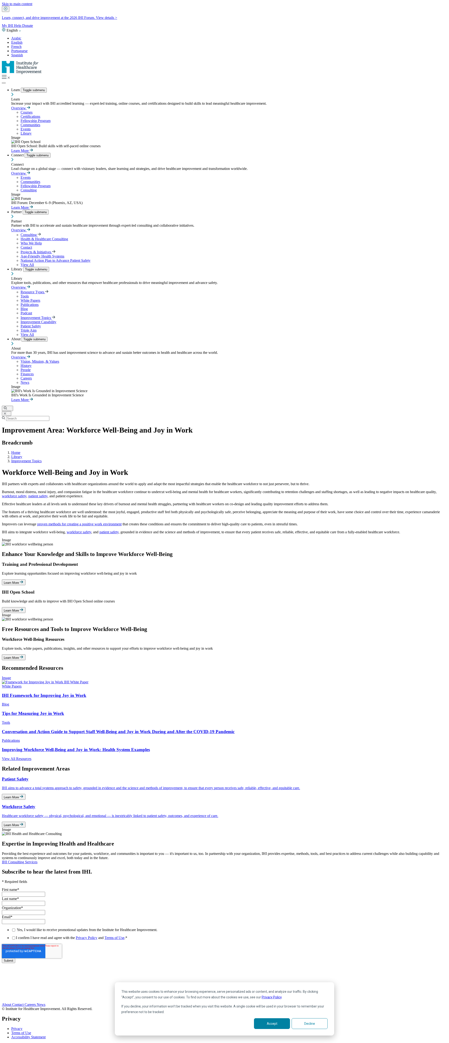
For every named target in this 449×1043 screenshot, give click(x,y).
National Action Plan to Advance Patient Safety (56, 260)
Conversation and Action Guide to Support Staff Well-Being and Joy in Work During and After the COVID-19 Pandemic (118, 731)
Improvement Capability (38, 322)
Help (18, 26)
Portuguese (19, 51)
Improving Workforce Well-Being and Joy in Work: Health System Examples (76, 749)
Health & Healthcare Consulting (44, 239)
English (16, 42)
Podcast (26, 313)
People (26, 370)
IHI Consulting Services (19, 862)
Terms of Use (114, 938)
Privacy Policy (272, 997)
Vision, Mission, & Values (40, 361)
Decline (309, 1023)
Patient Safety (31, 326)
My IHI (8, 26)
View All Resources (16, 759)
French (16, 47)
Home (15, 453)
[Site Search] (7, 408)
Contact (26, 247)
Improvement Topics (36, 318)
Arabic (16, 38)
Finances (27, 374)
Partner (17, 212)
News (25, 382)
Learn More (20, 151)
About (16, 339)
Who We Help (31, 243)
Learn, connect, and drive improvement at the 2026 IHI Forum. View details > (59, 18)
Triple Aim (28, 330)
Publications (30, 305)
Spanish (17, 55)
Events (26, 129)
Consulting (29, 190)
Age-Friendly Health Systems (42, 256)
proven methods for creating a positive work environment (79, 524)
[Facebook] (224, 980)
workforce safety (14, 496)
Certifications (30, 116)
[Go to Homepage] (22, 73)
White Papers (30, 300)
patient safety (37, 496)
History (26, 366)
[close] (5, 9)
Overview (19, 108)
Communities (30, 125)
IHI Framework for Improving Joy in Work (44, 695)
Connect (18, 155)
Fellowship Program (36, 121)
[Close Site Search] (6, 413)
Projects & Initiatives (36, 252)
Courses (27, 112)
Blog (24, 309)
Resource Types (33, 292)
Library (26, 133)
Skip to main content (17, 4)
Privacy (16, 1029)
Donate (27, 26)
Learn (16, 90)
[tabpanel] (224, 575)
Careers (26, 378)
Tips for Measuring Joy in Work (33, 713)
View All (27, 265)
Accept (272, 1023)
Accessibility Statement (28, 1037)
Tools (25, 296)
